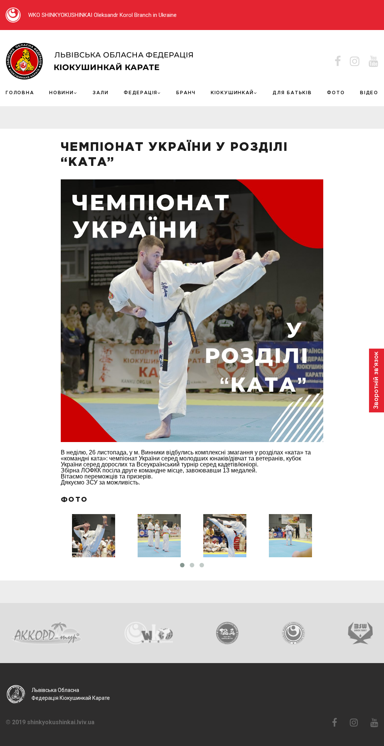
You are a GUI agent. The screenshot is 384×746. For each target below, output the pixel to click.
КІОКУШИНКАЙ (232, 93)
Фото (336, 93)
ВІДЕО (369, 93)
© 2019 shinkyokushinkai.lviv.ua (50, 722)
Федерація (141, 93)
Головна (20, 93)
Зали (100, 93)
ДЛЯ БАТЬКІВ (292, 93)
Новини (61, 93)
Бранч (185, 93)
